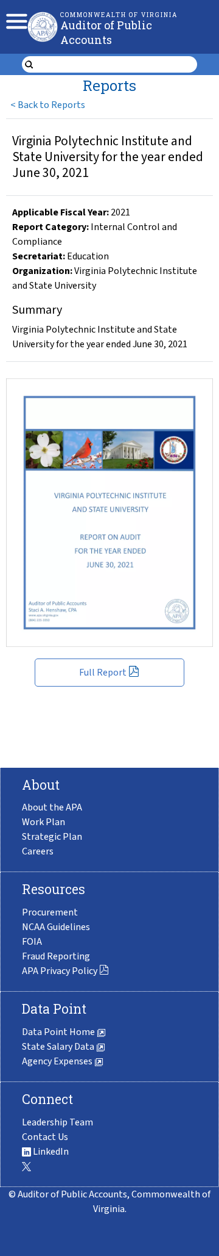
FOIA (32, 941)
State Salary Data (59, 1046)
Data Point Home (59, 1032)
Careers (38, 851)
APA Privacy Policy (59, 971)
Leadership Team (57, 1122)
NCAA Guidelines (56, 927)
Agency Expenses (58, 1061)
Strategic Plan (52, 836)
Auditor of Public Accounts (106, 32)
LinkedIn (50, 1151)
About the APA (52, 807)
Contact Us (45, 1137)
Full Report (103, 672)
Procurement (50, 912)
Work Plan (43, 822)
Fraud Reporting (56, 956)
